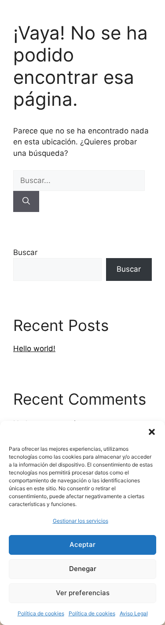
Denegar (82, 568)
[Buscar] (26, 201)
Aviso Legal (134, 613)
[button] (151, 431)
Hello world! (34, 348)
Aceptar (82, 544)
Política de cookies (41, 613)
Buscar (25, 252)
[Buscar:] (79, 180)
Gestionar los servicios (80, 520)
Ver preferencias (83, 593)
